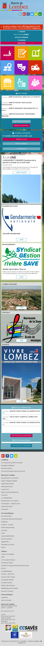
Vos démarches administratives (11, 519)
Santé (3, 547)
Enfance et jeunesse (7, 527)
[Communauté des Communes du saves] (28, 628)
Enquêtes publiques (8, 465)
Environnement (6, 516)
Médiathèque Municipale (9, 588)
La (21, 32)
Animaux (4, 530)
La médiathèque (6, 498)
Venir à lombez (6, 600)
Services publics (6, 539)
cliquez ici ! (36, 28)
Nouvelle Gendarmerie (11, 233)
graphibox (23, 641)
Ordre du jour (21, 139)
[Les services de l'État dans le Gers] (15, 635)
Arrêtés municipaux (21, 125)
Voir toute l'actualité (21, 121)
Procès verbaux (21, 143)
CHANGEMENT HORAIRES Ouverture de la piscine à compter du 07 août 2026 (19, 161)
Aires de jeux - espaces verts (10, 503)
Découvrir (21, 34)
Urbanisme (5, 489)
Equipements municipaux (10, 478)
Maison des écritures (8, 585)
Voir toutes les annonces (21, 445)
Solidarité (4, 522)
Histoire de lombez (7, 484)
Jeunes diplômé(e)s (7, 536)
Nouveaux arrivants (7, 544)
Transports (4, 509)
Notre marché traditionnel (10, 492)
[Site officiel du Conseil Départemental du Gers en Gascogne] (8, 631)
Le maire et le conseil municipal (11, 462)
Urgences (4, 597)
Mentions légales (33, 641)
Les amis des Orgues (8, 577)
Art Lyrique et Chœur (8, 560)
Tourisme (4, 495)
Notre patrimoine (7, 486)
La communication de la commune (13, 471)
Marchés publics (6, 468)
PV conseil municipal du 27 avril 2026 (17, 136)
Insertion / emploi (7, 524)
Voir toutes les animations (21, 435)
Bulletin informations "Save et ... (15, 269)
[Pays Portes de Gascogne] (15, 628)
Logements (5, 542)
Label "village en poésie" (9, 481)
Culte (3, 533)
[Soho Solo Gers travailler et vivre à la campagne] (26, 635)
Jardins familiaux (7, 506)
